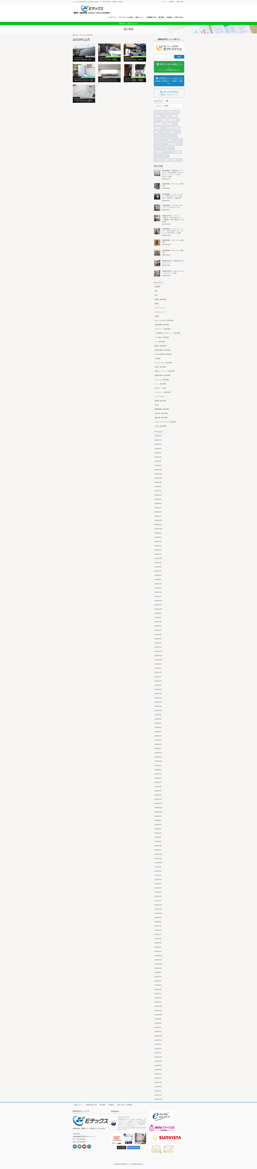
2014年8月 (158, 1023)
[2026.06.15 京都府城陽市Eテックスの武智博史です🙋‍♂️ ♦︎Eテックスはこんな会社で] (140, 1138)
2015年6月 (158, 981)
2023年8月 (158, 567)
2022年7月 (158, 622)
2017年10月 (158, 862)
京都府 (167, 136)
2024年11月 (158, 524)
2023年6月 (158, 575)
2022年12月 (158, 600)
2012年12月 (158, 1057)
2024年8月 (158, 537)
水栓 (156, 148)
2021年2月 (158, 693)
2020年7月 (158, 723)
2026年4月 (158, 453)
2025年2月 (158, 512)
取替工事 (176, 140)
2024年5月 (158, 550)
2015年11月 (158, 960)
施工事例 (102, 1105)
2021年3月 (158, 689)
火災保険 (157, 358)
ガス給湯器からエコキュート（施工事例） (168, 333)
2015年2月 (158, 998)
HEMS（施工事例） (161, 367)
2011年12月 (158, 1099)
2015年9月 (158, 968)
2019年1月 (158, 799)
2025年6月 (158, 495)
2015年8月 (158, 972)
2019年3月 (158, 791)
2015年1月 (158, 1002)
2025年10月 (158, 478)
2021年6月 (158, 677)
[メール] (80, 1147)
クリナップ (164, 120)
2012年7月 (158, 1074)
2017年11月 (158, 858)
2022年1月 (158, 647)
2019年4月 (158, 786)
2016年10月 (158, 913)
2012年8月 (158, 1069)
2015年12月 (158, 955)
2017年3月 (158, 892)
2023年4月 (158, 584)
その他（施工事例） (161, 426)
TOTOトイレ (169, 112)
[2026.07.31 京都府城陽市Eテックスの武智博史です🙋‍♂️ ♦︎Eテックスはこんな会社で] (116, 1138)
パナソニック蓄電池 (159, 128)
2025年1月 (158, 516)
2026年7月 (158, 440)
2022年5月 (158, 630)
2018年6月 (158, 829)
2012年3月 (158, 1091)
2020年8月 (158, 719)
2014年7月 (158, 1027)
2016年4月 (158, 938)
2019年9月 (158, 765)
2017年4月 (158, 888)
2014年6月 (158, 1031)
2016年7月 (158, 926)
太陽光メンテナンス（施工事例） (165, 371)
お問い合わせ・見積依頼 (124, 1105)
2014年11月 (158, 1010)
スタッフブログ (159, 396)
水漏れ (160, 148)
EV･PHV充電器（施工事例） (164, 354)
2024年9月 (158, 533)
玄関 (156, 291)
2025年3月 (158, 508)
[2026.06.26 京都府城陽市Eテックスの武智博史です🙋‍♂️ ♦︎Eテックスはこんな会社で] (128, 1138)
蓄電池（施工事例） (161, 346)
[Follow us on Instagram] (89, 1147)
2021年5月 (158, 681)
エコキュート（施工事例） (163, 329)
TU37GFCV (176, 112)
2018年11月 (158, 807)
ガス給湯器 (157, 120)
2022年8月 (158, 617)
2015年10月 (158, 964)
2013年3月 (158, 1044)
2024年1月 (158, 554)
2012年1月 (158, 1095)
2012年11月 (158, 1061)
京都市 (162, 136)
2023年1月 (158, 596)
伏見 (164, 140)
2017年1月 (158, 900)
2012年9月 (158, 1065)
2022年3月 (158, 639)
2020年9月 (158, 714)
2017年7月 (158, 875)
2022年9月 (158, 613)
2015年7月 (158, 976)
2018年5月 (158, 833)
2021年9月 (158, 664)
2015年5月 (158, 985)
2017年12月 (158, 854)
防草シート (173, 160)
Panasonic (161, 112)
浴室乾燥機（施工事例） (162, 324)
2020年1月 (158, 748)
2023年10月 (158, 558)
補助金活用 (162, 156)
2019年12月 (158, 753)
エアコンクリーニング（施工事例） (166, 422)
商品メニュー (78, 1105)
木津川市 (180, 144)
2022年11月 (158, 605)
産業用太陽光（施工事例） (163, 375)
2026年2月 (158, 461)
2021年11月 (158, 655)
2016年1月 (158, 951)
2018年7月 (158, 824)
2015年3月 (158, 993)
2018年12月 (158, 803)
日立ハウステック (172, 144)
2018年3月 (158, 841)
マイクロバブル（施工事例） (164, 362)
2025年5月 (158, 499)
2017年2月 (158, 896)
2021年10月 (158, 660)
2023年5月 (158, 579)
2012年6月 (158, 1078)
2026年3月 (158, 457)
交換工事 (178, 132)
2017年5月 (158, 884)
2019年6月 (158, 778)
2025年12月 (158, 469)
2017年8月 (158, 871)
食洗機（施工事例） (161, 401)
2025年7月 (158, 491)
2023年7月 (158, 571)
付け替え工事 (158, 140)
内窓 (156, 295)
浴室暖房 (157, 286)
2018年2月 (158, 845)
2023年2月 (158, 592)
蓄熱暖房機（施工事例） (162, 409)
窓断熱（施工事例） (161, 299)
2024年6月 (158, 546)
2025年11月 (158, 474)
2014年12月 (158, 1006)
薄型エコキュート (177, 152)
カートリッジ (174, 116)
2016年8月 (158, 922)
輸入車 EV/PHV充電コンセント (162, 160)
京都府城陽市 (174, 136)
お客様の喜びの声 (91, 1105)
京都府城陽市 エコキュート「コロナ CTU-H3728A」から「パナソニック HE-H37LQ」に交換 (173, 231)
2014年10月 (158, 1015)
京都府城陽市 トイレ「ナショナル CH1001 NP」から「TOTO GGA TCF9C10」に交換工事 (173, 196)
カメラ (167, 116)
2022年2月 (158, 643)
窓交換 (169, 152)
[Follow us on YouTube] (84, 1147)
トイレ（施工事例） (161, 384)
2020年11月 (158, 706)
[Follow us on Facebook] (75, 1147)
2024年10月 (158, 529)
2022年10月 (158, 609)
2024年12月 (158, 520)
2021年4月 (158, 685)
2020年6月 (158, 727)
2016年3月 (158, 943)
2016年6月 (158, 930)
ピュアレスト (169, 128)
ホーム (164, 1)
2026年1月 (158, 465)
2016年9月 (158, 917)
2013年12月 (158, 1036)
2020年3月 (158, 740)
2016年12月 (158, 905)
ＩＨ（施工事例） (160, 341)
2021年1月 (158, 698)
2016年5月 (158, 934)
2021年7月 (158, 672)
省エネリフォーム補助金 (160, 152)
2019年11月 (158, 757)
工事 (161, 144)
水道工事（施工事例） (162, 413)
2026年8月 (158, 436)
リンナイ (157, 132)
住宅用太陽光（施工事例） (163, 350)
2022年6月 (158, 626)
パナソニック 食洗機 (174, 120)
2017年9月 (158, 867)
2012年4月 (158, 1086)
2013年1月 (158, 1053)
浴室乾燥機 (171, 148)
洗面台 (165, 148)
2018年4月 (158, 837)
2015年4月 (158, 989)
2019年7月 (158, 774)
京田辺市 (157, 136)
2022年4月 (158, 634)
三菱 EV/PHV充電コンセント (167, 132)
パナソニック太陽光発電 (171, 124)
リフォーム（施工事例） (162, 379)
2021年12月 (158, 651)
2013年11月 (158, 1040)
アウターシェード (160, 308)
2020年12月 (158, 702)
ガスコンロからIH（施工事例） (164, 320)
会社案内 (171, 1)
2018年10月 (158, 812)
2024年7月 (158, 541)
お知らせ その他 (160, 388)
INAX (156, 112)
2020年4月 (158, 736)
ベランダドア (177, 128)
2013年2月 (158, 1048)
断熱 (165, 144)
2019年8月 (158, 770)
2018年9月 (158, 816)
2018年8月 (158, 820)
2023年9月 (158, 562)
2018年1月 (158, 850)
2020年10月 (158, 710)
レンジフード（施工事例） (163, 392)
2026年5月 (158, 448)
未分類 (157, 405)
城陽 (181, 140)
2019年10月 (158, 761)
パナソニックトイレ (159, 124)
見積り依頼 (180, 1)
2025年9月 (158, 482)
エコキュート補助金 (159, 116)
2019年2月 (158, 795)
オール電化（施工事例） (162, 337)
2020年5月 (158, 731)
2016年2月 (158, 947)
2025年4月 (158, 503)
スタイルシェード (160, 312)
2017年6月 (158, 879)
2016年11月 (158, 909)
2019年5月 (158, 782)
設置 (168, 156)
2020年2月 (158, 744)
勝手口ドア (169, 140)
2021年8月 (158, 668)
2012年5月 (158, 1082)
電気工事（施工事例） (162, 417)
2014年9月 (158, 1019)
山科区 (156, 144)
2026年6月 (158, 444)
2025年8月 (158, 486)
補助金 (156, 156)
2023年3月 (158, 588)
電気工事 (180, 160)
